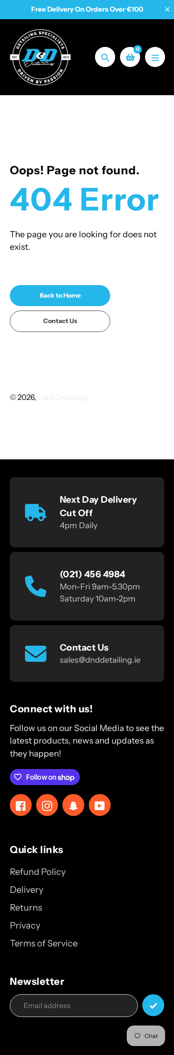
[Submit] (153, 1005)
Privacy (25, 925)
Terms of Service (44, 943)
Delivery (26, 889)
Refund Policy (38, 871)
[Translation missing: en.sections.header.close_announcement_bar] (167, 9)
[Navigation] (155, 57)
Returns (26, 907)
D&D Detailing (62, 397)
